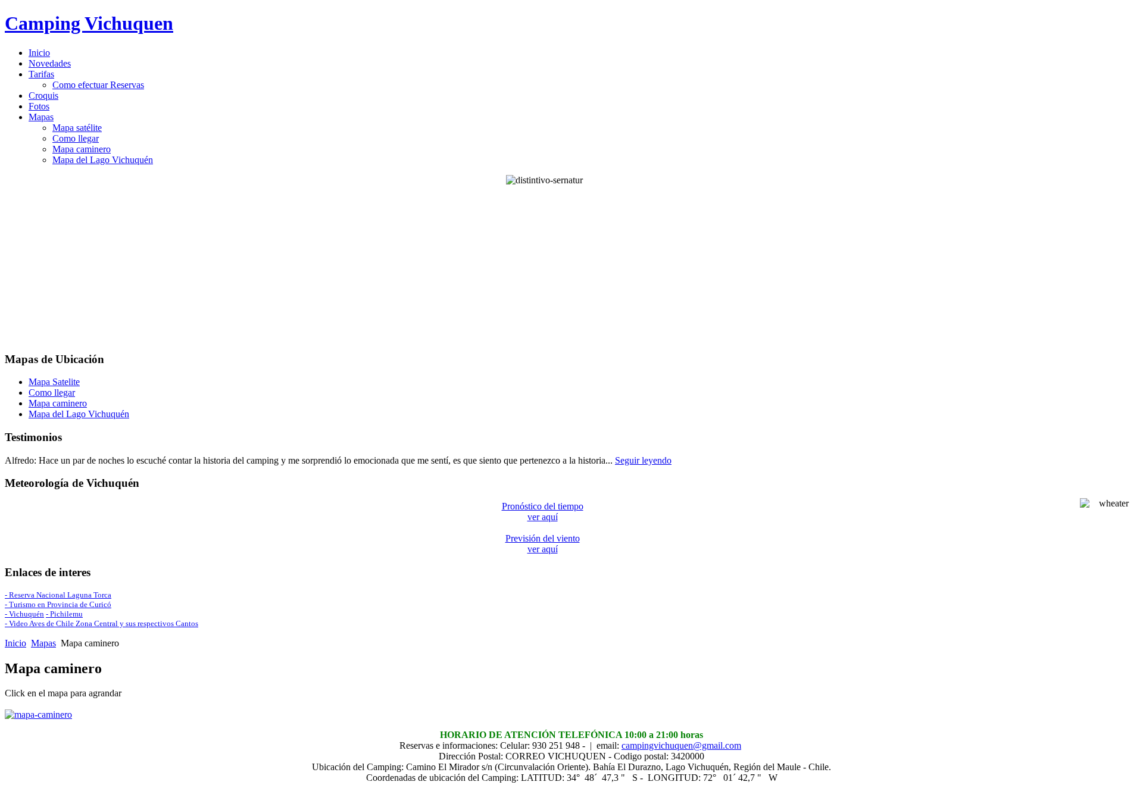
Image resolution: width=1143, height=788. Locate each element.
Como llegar (52, 392)
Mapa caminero (58, 403)
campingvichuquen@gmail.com (681, 745)
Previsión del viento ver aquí (542, 543)
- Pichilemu (64, 613)
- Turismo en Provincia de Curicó (58, 604)
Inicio (15, 643)
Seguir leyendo (643, 460)
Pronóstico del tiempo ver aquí (542, 511)
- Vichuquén (24, 613)
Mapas (43, 643)
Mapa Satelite (54, 382)
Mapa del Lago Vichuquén (79, 414)
